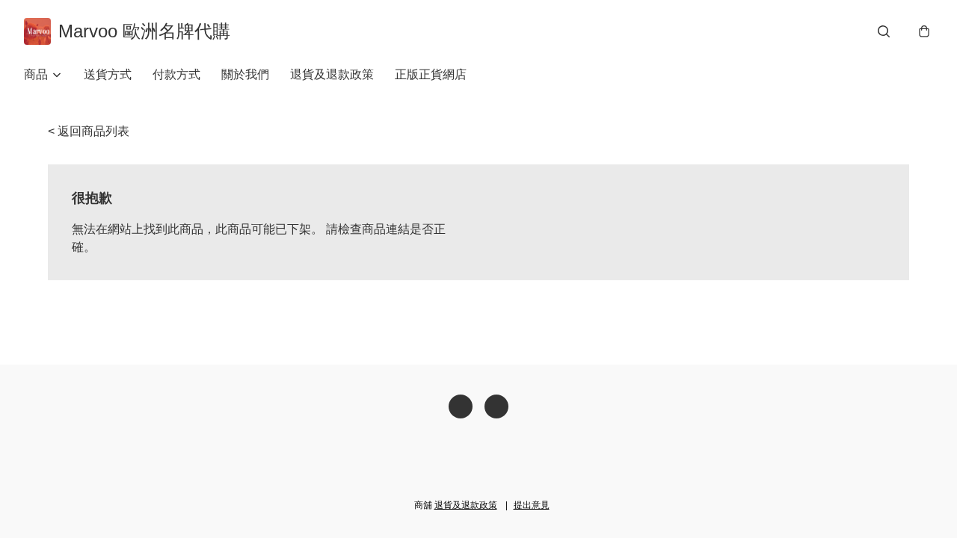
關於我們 (245, 74)
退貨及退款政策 (332, 74)
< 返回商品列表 (88, 131)
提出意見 (532, 505)
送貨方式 (108, 74)
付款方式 (176, 74)
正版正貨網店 (431, 74)
